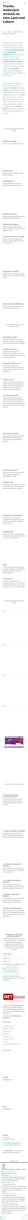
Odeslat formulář (11, 971)
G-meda (6, 719)
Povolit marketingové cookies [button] (9, 1202)
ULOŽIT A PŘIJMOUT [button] (7, 1213)
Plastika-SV (8, 688)
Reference (7, 1031)
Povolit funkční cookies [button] (7, 1182)
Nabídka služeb (8, 1026)
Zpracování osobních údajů (11, 1044)
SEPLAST (7, 624)
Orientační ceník (8, 1039)
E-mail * (5, 961)
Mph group (8, 657)
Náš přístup (7, 1036)
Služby (9, 31)
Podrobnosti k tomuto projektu (12, 641)
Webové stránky (9, 1028)
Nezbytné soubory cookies (10, 1173)
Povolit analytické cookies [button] (8, 1193)
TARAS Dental (9, 750)
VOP (5, 1041)
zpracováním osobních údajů (10, 978)
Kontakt (6, 1033)
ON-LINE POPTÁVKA (12, 1144)
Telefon (5, 958)
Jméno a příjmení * (7, 953)
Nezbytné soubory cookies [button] (8, 1171)
